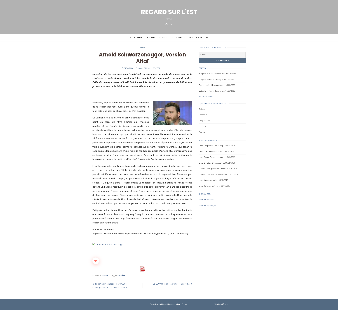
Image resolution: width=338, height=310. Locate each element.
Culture (202, 109)
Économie (203, 115)
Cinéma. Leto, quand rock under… (213, 168)
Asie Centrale (137, 38)
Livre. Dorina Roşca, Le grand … (212, 157)
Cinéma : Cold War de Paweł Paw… (213, 174)
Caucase (163, 38)
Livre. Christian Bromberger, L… (212, 163)
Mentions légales (221, 304)
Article (105, 275)
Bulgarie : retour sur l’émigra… (211, 79)
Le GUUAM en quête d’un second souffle (171, 284)
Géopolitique (204, 120)
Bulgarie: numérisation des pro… (212, 73)
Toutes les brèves (206, 96)
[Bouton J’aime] (95, 260)
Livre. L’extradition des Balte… (211, 151)
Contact (185, 304)
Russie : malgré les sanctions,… (212, 85)
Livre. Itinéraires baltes (208, 180)
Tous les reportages (207, 205)
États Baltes (178, 38)
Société (121, 275)
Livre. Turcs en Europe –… (209, 186)
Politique (202, 126)
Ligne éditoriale (173, 304)
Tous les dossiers (206, 199)
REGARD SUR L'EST (169, 12)
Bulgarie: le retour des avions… (212, 91)
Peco (142, 47)
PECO (190, 38)
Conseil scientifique (158, 304)
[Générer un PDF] (142, 268)
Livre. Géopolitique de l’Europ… (212, 145)
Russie (199, 38)
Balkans (151, 38)
